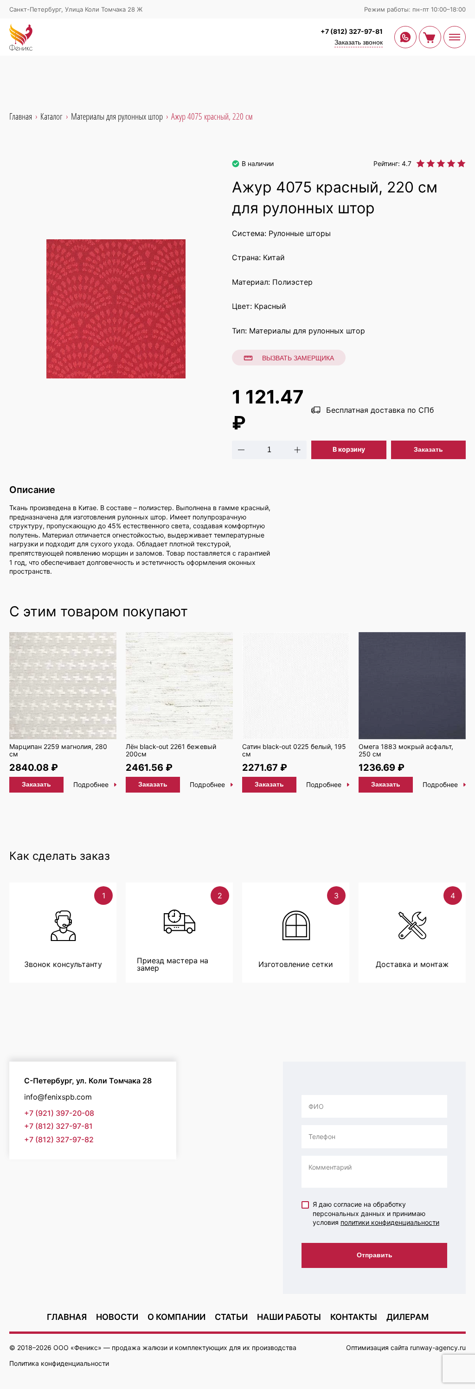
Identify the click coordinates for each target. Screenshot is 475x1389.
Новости (117, 1317)
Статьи (231, 1317)
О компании (176, 1317)
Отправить (374, 1255)
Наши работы (289, 1317)
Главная (67, 1317)
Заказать (428, 449)
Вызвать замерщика (298, 358)
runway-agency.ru (438, 1347)
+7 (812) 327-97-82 (59, 1139)
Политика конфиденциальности (59, 1363)
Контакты (353, 1317)
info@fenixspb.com (58, 1097)
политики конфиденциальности (389, 1222)
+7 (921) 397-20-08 (59, 1113)
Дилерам (407, 1317)
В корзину (349, 449)
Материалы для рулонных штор (307, 330)
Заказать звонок (358, 42)
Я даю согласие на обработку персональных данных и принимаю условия (376, 1213)
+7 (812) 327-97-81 (352, 31)
